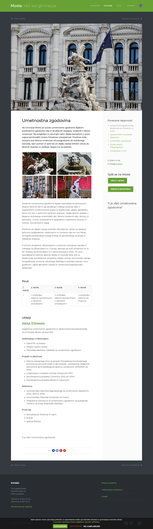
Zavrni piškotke (76, 526)
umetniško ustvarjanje (120, 141)
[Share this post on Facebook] (53, 450)
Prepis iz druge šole (120, 189)
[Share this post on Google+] (64, 450)
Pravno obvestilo (109, 483)
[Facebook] (141, 6)
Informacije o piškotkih (112, 490)
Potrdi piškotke (60, 526)
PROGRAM (108, 6)
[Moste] (33, 5)
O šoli (118, 6)
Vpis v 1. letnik (117, 181)
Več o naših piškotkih (91, 526)
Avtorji (105, 496)
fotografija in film (118, 151)
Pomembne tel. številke (21, 507)
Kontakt (131, 6)
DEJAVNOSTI (95, 6)
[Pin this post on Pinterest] (60, 450)
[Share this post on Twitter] (57, 450)
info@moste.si (116, 164)
